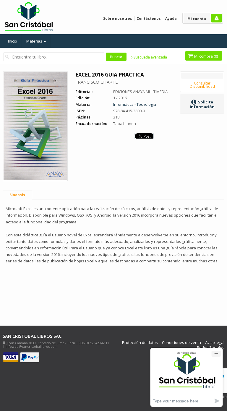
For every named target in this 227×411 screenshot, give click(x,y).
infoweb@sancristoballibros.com (32, 346)
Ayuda (171, 18)
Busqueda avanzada (150, 57)
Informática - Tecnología (134, 104)
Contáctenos (149, 18)
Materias (34, 41)
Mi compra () (205, 56)
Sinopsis (17, 194)
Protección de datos (140, 342)
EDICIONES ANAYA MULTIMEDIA (140, 91)
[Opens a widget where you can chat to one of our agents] (186, 377)
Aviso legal (214, 342)
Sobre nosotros (117, 18)
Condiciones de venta (181, 342)
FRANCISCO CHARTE (96, 82)
